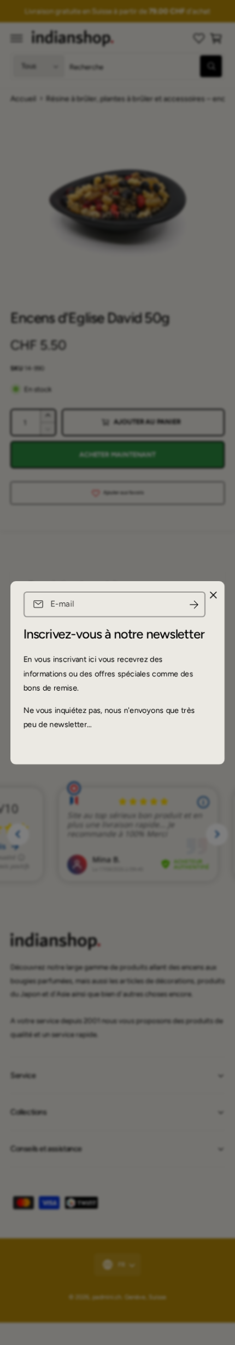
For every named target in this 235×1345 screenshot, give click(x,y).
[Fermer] (213, 594)
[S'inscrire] (194, 604)
